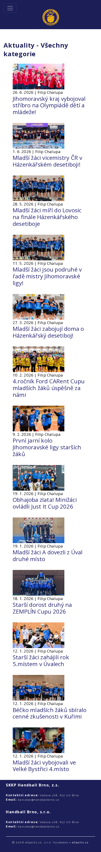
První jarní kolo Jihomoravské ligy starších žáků (47, 447)
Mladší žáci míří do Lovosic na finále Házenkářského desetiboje (47, 216)
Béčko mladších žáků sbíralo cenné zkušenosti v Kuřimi (49, 713)
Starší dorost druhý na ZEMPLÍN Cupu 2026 (42, 608)
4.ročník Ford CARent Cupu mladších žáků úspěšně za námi (49, 387)
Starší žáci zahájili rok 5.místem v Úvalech (41, 660)
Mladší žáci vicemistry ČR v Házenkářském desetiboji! (47, 161)
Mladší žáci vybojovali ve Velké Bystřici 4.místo (44, 765)
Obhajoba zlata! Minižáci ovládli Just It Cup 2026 (45, 503)
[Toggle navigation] (10, 8)
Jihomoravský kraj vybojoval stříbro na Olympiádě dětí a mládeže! (49, 105)
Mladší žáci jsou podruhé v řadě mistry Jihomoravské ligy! (47, 276)
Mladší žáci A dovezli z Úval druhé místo (48, 555)
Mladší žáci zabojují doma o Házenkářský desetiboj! (48, 332)
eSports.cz (80, 842)
